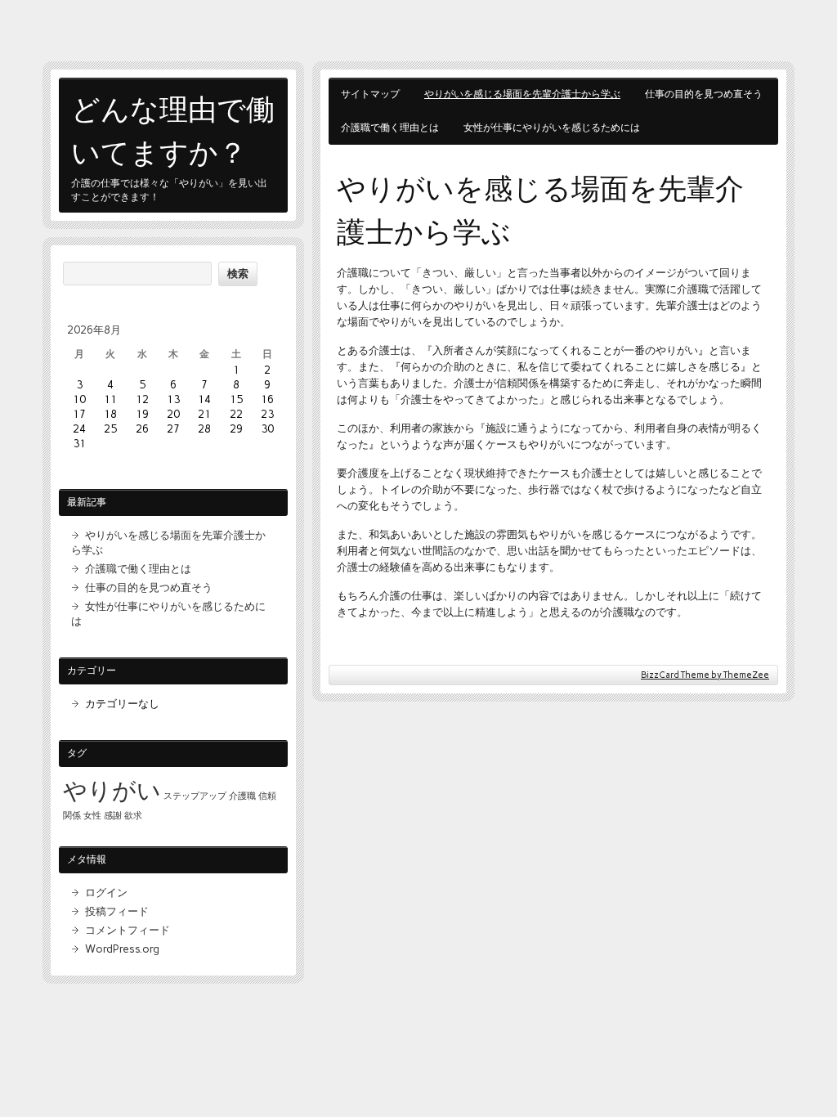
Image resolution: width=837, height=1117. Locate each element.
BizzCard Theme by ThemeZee (705, 675)
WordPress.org (122, 948)
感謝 (113, 815)
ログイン (106, 892)
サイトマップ (370, 94)
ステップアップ (194, 796)
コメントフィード (127, 929)
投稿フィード (117, 910)
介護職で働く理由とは (390, 127)
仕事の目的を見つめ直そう (704, 94)
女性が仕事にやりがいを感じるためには (551, 127)
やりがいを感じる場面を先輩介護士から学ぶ (522, 94)
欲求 (133, 815)
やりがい (112, 790)
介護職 (242, 796)
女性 (92, 815)
